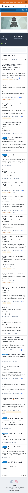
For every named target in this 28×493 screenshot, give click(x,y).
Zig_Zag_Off (14, 67)
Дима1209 (14, 309)
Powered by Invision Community (14, 488)
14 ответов (15, 97)
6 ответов (15, 316)
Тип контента (7, 50)
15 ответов (16, 393)
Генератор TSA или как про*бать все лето (13, 398)
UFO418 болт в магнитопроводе (10, 366)
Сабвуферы (21, 141)
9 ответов (17, 178)
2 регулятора (5, 307)
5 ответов (16, 378)
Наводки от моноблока (8, 383)
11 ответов (16, 116)
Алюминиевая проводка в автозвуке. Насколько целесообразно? (12, 65)
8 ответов (16, 410)
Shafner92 (14, 384)
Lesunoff (13, 124)
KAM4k (4, 67)
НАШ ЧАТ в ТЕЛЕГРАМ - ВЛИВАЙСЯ (13, 2)
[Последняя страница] (25, 59)
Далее (22, 59)
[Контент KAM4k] (14, 31)
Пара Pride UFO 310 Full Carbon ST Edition (12, 138)
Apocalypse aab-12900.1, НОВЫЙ (16, 354)
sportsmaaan (14, 368)
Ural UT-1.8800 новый (15, 462)
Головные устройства (8, 341)
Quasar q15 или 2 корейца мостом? (11, 104)
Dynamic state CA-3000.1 (16, 418)
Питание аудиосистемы (8, 69)
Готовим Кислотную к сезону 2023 (11, 122)
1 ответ (15, 361)
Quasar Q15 (11, 155)
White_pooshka (15, 106)
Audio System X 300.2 (15, 447)
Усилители (5, 107)
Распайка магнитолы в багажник (11, 337)
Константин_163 (15, 339)
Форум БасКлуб (8, 6)
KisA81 (13, 173)
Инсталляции (5, 126)
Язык (13, 485)
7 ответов (14, 77)
